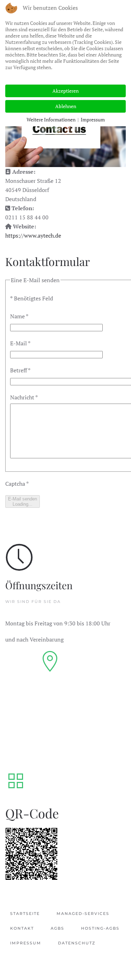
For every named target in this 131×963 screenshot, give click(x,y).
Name (19, 316)
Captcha (17, 483)
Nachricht (24, 397)
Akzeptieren (65, 90)
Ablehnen (65, 106)
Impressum (25, 943)
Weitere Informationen (51, 119)
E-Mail (20, 343)
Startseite (25, 913)
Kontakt (22, 928)
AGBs (57, 928)
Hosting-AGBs (100, 928)
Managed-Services (83, 913)
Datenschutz (76, 943)
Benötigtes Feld (31, 298)
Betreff (20, 370)
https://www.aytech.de (33, 235)
